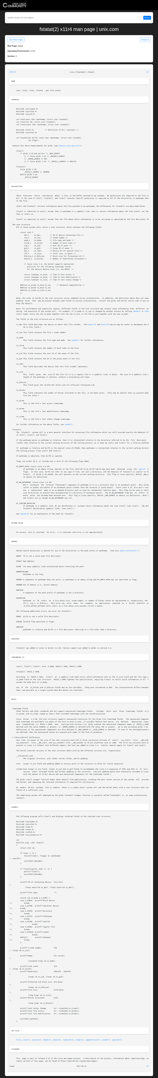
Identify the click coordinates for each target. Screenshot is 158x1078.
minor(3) (105, 324)
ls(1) (18, 1040)
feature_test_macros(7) (69, 146)
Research (145, 40)
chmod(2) (137, 311)
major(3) (92, 324)
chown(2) (57, 1040)
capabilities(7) (92, 1040)
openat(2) (24, 514)
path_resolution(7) (129, 551)
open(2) (142, 469)
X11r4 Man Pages (16, 40)
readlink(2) (68, 1040)
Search (147, 18)
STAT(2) (12, 72)
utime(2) (79, 1040)
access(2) (36, 1040)
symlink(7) (117, 1040)
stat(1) (26, 1040)
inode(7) (75, 340)
